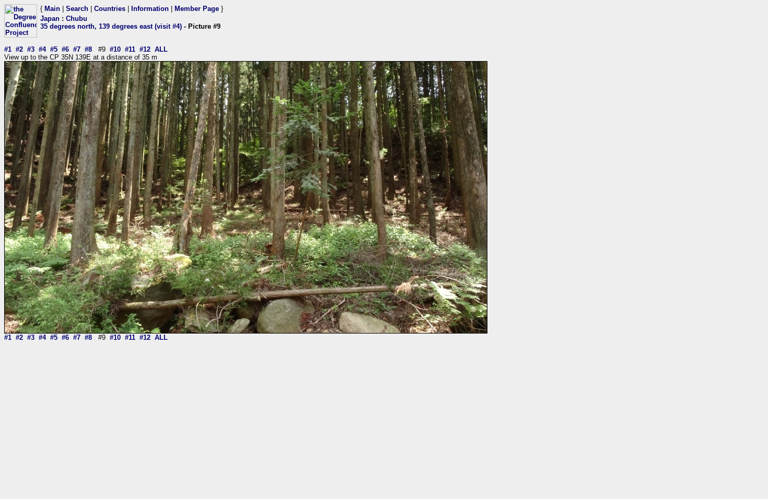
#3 (30, 49)
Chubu (76, 18)
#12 (144, 49)
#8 (88, 49)
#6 (65, 49)
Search (77, 9)
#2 (19, 49)
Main (52, 9)
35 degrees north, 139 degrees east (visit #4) (111, 26)
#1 (7, 49)
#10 (115, 49)
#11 (130, 49)
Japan (50, 18)
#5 (53, 49)
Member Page (196, 9)
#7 (76, 49)
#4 (42, 49)
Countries (109, 9)
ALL (161, 49)
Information (150, 9)
